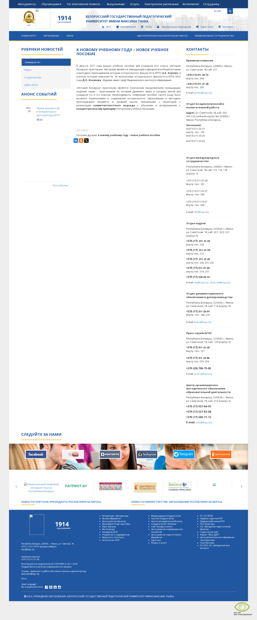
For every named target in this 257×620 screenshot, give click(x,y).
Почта (148, 26)
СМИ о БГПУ (31, 85)
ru (215, 11)
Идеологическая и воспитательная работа (162, 35)
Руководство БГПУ (110, 532)
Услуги (134, 4)
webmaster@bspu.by (30, 574)
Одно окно (156, 540)
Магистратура (108, 529)
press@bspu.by (203, 373)
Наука (69, 35)
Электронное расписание (161, 4)
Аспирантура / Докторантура (115, 516)
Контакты (228, 26)
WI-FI (108, 26)
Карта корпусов (109, 526)
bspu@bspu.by (202, 322)
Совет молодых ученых (161, 526)
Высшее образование (111, 518)
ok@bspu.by (201, 282)
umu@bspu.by (204, 422)
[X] (86, 140)
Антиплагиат (190, 4)
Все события (60, 185)
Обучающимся (51, 4)
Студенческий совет (209, 532)
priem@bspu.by (203, 92)
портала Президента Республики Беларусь (61, 502)
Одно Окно (206, 26)
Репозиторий (128, 26)
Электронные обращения (176, 26)
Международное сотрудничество (214, 35)
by (219, 11)
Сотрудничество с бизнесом (163, 524)
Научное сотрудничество (162, 518)
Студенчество (32, 77)
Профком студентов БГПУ (211, 518)
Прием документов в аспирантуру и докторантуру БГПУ (48, 111)
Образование (51, 35)
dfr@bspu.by (201, 212)
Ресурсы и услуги (159, 542)
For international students (84, 4)
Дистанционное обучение (114, 521)
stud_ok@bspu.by (220, 282)
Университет (28, 35)
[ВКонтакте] (76, 140)
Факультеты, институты (113, 537)
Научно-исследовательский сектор (166, 521)
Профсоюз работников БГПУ (212, 521)
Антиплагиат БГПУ (110, 540)
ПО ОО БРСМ (206, 516)
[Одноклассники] (81, 140)
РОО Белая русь (207, 524)
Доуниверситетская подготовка (116, 524)
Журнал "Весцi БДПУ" (210, 534)
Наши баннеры (207, 542)
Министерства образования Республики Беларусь (176, 502)
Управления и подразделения (116, 534)
